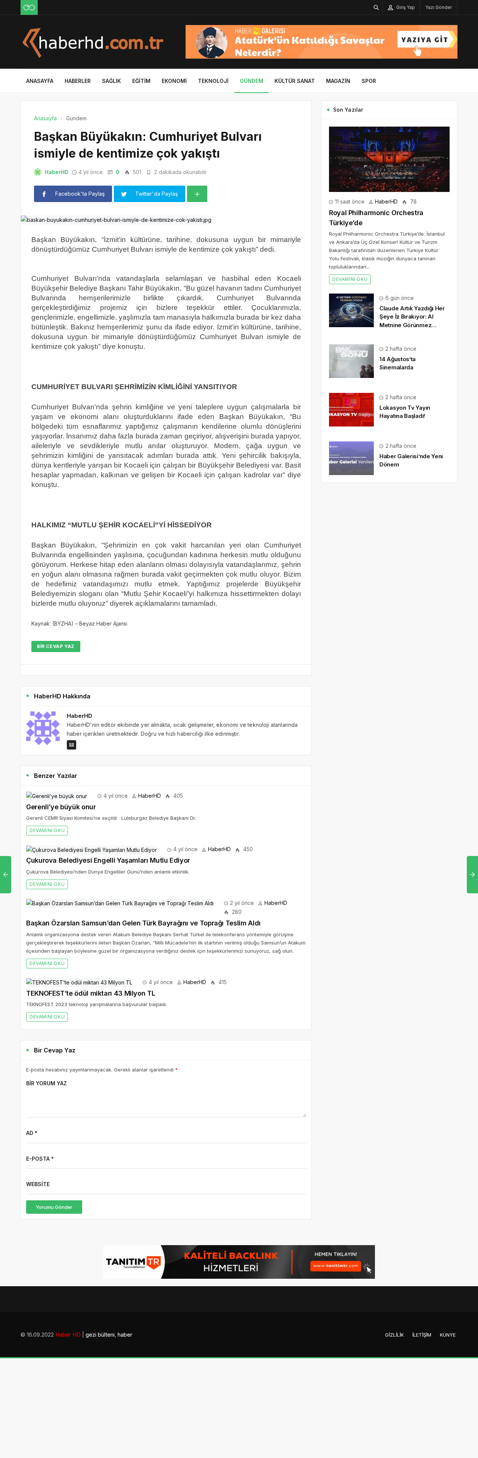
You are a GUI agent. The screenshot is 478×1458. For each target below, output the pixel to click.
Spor (368, 81)
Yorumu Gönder (54, 1207)
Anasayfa (39, 81)
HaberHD (56, 172)
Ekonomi (174, 81)
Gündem (251, 81)
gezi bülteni (100, 1334)
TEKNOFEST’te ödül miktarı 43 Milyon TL (90, 993)
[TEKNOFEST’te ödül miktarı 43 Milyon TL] (79, 982)
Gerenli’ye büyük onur (61, 807)
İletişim (421, 1335)
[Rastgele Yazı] (29, 7)
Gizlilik (394, 1335)
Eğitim (141, 81)
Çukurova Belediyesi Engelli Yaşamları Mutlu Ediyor (108, 860)
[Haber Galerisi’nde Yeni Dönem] (351, 458)
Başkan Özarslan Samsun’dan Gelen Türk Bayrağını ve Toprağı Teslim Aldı (143, 923)
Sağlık (111, 81)
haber (125, 1334)
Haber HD (68, 1334)
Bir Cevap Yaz (56, 646)
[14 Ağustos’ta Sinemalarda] (351, 360)
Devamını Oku (47, 830)
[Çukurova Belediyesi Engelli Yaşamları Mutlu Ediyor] (91, 849)
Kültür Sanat (294, 81)
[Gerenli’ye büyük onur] (56, 795)
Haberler (78, 81)
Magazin (338, 81)
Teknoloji (213, 81)
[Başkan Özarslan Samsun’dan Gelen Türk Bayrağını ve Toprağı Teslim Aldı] (120, 903)
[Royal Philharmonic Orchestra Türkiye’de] (389, 158)
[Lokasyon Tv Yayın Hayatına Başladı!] (351, 409)
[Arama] (376, 7)
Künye (448, 1335)
